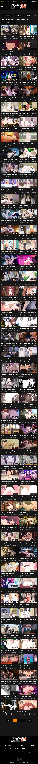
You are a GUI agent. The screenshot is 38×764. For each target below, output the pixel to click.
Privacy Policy (24, 748)
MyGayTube (34, 1)
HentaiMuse (24, 1)
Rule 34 (16, 762)
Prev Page (8, 720)
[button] (33, 15)
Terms (28, 746)
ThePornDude (5, 1)
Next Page (29, 720)
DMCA (33, 746)
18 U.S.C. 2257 (13, 748)
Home (5, 746)
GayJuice (15, 1)
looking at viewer (7, 15)
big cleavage (19, 15)
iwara (28, 15)
